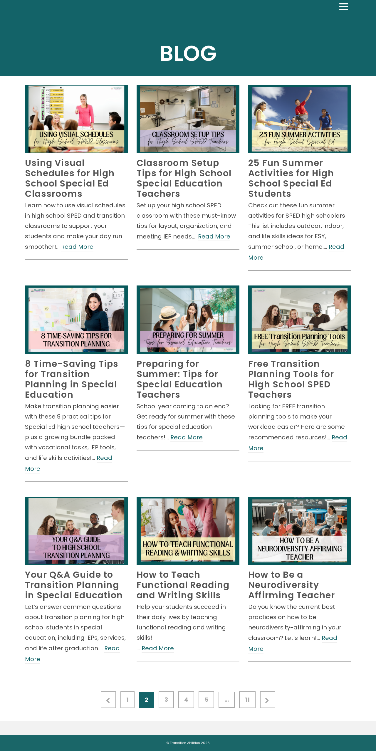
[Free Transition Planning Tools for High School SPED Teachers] (299, 319)
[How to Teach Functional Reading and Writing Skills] (188, 531)
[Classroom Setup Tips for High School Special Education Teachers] (188, 119)
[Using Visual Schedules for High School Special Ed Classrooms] (76, 119)
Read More (77, 247)
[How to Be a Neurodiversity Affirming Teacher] (299, 531)
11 (247, 699)
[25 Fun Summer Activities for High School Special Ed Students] (299, 119)
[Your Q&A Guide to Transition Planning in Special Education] (76, 531)
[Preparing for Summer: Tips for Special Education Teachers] (188, 319)
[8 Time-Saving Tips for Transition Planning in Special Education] (76, 319)
